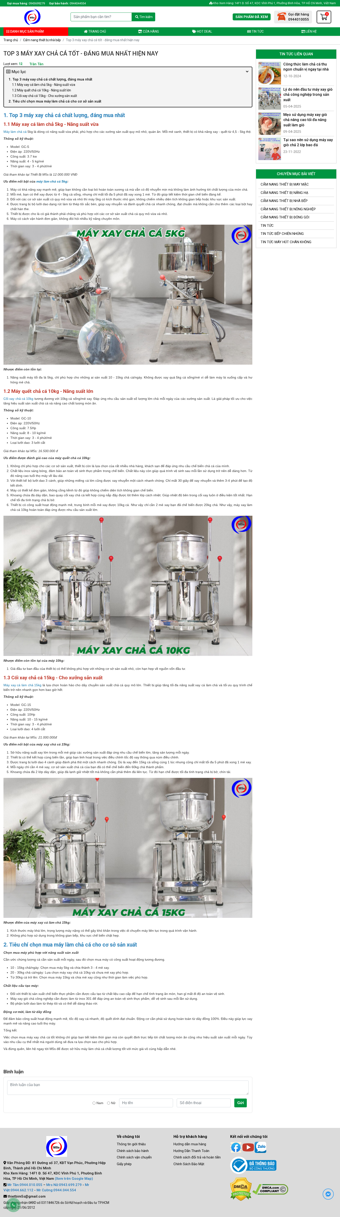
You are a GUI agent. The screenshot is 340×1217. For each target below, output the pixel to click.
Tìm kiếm (146, 17)
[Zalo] (260, 1147)
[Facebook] (236, 1147)
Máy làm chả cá (15, 131)
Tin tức (257, 31)
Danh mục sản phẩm (26, 31)
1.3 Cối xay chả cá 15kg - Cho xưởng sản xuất (44, 96)
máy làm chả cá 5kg (51, 181)
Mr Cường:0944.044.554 (56, 1190)
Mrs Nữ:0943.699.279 (64, 1185)
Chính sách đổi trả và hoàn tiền (197, 1157)
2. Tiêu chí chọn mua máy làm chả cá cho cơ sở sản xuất (55, 101)
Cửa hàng (150, 31)
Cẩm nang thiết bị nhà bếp (42, 40)
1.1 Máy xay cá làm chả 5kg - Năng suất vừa (43, 85)
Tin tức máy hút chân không (286, 242)
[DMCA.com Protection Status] (241, 1189)
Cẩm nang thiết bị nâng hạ (284, 193)
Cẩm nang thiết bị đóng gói (285, 217)
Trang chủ (97, 31)
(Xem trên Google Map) (74, 1179)
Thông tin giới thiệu (131, 1144)
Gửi (240, 1103)
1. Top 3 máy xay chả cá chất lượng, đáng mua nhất (50, 79)
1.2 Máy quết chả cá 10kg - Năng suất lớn (41, 90)
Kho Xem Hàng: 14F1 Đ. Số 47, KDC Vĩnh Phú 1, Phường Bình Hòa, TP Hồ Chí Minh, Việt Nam (274, 3)
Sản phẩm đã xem (251, 17)
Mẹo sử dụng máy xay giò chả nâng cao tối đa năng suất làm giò (305, 119)
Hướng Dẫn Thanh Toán (191, 1151)
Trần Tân (36, 64)
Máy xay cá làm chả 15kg (22, 685)
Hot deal (204, 31)
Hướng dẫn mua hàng (189, 1144)
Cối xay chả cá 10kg (18, 398)
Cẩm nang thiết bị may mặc (285, 184)
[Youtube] (248, 1147)
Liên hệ (311, 31)
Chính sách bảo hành (133, 1151)
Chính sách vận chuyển (134, 1157)
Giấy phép (124, 1164)
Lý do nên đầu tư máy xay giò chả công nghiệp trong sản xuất (308, 94)
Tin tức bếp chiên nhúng (282, 234)
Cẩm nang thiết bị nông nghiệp (288, 209)
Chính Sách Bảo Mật (188, 1164)
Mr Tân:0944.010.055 (24, 1185)
